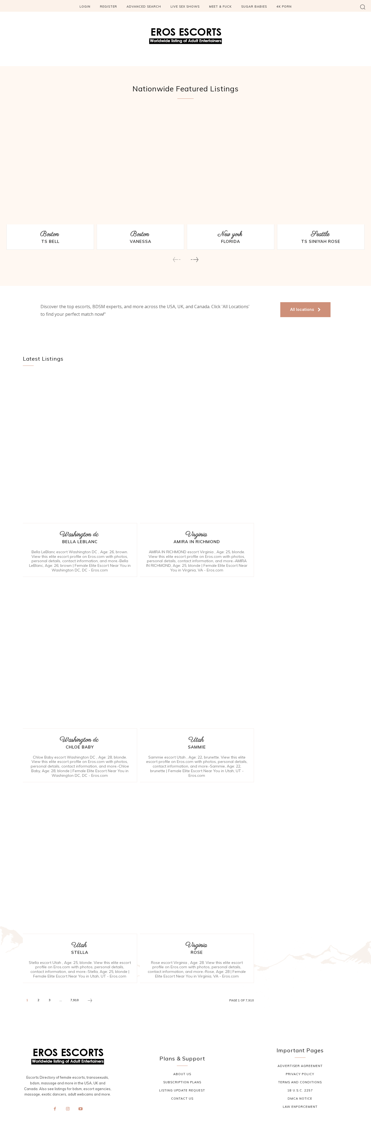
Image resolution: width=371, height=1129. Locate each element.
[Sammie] (197, 654)
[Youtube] (81, 1109)
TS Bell (50, 241)
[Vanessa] (140, 167)
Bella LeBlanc (80, 541)
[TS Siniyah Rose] (320, 167)
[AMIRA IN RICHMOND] (197, 448)
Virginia (196, 534)
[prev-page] (176, 259)
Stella (79, 952)
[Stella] (80, 859)
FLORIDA (230, 241)
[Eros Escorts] (185, 37)
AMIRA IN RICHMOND (197, 541)
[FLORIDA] (230, 167)
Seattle (320, 234)
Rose (197, 952)
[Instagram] (67, 1109)
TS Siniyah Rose (320, 241)
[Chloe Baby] (80, 654)
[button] (363, 7)
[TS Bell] (50, 167)
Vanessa (140, 241)
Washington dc (79, 534)
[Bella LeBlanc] (80, 448)
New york (230, 234)
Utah (196, 739)
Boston (49, 234)
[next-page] (194, 259)
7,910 (74, 1000)
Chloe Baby (80, 747)
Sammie (197, 747)
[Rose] (197, 859)
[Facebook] (55, 1109)
